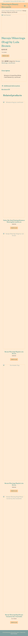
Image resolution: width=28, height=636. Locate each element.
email (23, 1)
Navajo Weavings (10, 10)
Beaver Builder (14, 633)
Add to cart (5, 55)
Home (3, 10)
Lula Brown (19, 10)
